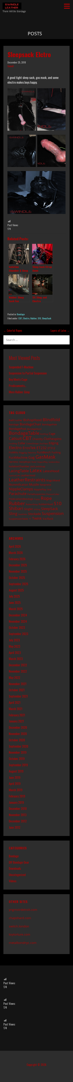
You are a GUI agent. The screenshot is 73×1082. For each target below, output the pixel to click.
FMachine (32, 452)
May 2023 (14, 646)
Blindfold (51, 419)
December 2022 (18, 665)
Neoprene (45, 484)
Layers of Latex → (60, 330)
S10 (39, 318)
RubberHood (46, 504)
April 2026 (15, 546)
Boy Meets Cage (18, 379)
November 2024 (18, 621)
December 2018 (18, 808)
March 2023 (16, 658)
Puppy (37, 499)
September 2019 (18, 765)
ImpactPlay (42, 461)
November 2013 (17, 815)
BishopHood (32, 420)
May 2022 (14, 677)
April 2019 (15, 783)
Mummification (18, 484)
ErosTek (29, 447)
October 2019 (17, 758)
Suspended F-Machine (21, 367)
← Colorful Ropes (12, 330)
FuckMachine (18, 457)
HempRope (25, 461)
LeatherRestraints (27, 480)
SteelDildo (22, 514)
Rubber (33, 318)
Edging (53, 443)
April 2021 (15, 702)
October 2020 (17, 740)
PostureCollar (52, 494)
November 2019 (17, 752)
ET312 (51, 448)
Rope (46, 498)
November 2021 (17, 684)
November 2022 (18, 671)
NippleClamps (21, 488)
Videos (12, 881)
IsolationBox (54, 462)
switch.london (19, 926)
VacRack (48, 519)
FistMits (13, 452)
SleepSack (46, 318)
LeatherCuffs (14, 475)
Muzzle (34, 484)
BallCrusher (15, 420)
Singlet (28, 509)
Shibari (16, 508)
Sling (13, 513)
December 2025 (18, 565)
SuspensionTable (18, 518)
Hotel (33, 461)
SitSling (37, 509)
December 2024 (18, 615)
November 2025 (18, 571)
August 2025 (16, 590)
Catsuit (15, 438)
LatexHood (51, 471)
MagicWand (53, 480)
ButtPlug (44, 434)
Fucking (56, 452)
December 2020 (18, 727)
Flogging (23, 452)
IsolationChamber (19, 466)
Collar (21, 443)
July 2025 (14, 596)
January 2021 (16, 721)
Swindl (10, 66)
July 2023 (14, 640)
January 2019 (16, 802)
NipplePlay (40, 489)
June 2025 (15, 602)
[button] (68, 6)
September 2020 (18, 746)
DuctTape (44, 443)
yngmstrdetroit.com (23, 910)
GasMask (45, 457)
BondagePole (49, 424)
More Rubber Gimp (19, 392)
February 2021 (17, 715)
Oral (49, 489)
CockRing (13, 443)
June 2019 (14, 777)
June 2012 (14, 827)
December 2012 (18, 821)
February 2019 (17, 796)
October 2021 (17, 690)
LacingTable (19, 470)
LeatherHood (28, 475)
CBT (20, 318)
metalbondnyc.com (22, 943)
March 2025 (16, 609)
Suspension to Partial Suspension (28, 373)
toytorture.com (19, 934)
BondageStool (34, 428)
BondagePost (17, 429)
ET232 (41, 447)
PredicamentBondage (21, 499)
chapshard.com (20, 918)
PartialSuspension (36, 494)
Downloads (15, 868)
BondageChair (30, 424)
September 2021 (18, 696)
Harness (13, 461)
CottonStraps (32, 443)
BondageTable (24, 433)
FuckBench (44, 452)
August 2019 (16, 771)
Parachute (17, 493)
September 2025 (18, 584)
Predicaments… (17, 385)
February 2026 (17, 559)
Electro (26, 318)
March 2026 (16, 552)
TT (30, 519)
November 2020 (18, 733)
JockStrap (40, 466)
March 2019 (15, 790)
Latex (36, 470)
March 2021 (15, 709)
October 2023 (17, 627)
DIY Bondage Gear (19, 862)
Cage (52, 434)
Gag (31, 457)
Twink (37, 518)
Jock (32, 466)
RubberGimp (32, 504)
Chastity (37, 439)
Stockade (34, 514)
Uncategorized (17, 874)
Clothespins (52, 439)
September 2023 (18, 634)
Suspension (53, 513)
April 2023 (15, 652)
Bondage (21, 314)
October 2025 (17, 577)
